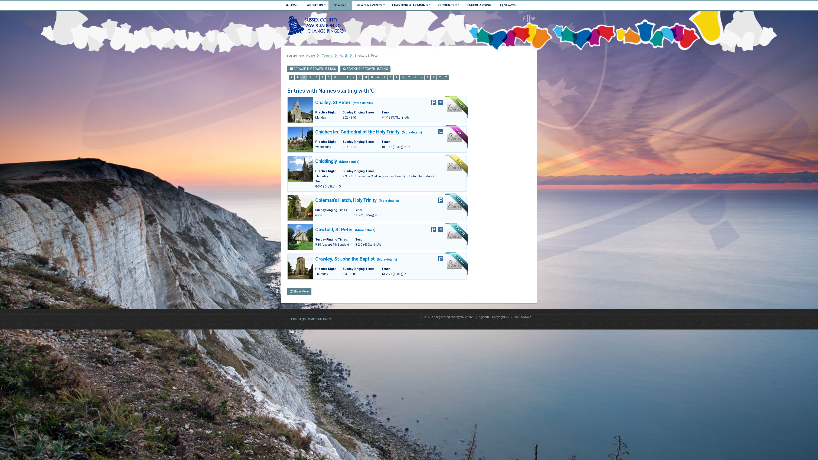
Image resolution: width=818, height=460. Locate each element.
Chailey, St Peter (332, 102)
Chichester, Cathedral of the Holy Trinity (357, 132)
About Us (315, 5)
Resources (447, 5)
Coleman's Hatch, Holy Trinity (346, 200)
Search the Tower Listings (367, 68)
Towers (340, 5)
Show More (301, 291)
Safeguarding (479, 5)
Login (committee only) (312, 319)
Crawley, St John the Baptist (345, 259)
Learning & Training (410, 5)
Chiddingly (326, 161)
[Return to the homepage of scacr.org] (316, 25)
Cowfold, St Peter (334, 229)
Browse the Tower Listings (314, 68)
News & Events (369, 5)
